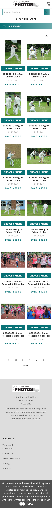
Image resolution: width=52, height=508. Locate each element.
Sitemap (6, 468)
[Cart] (48, 4)
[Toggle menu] (4, 4)
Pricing (6, 463)
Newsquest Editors (12, 458)
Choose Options (13, 68)
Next (26, 365)
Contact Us (7, 453)
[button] (46, 36)
